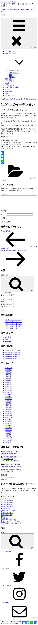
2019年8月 (8, 421)
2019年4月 (8, 430)
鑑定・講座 (8, 79)
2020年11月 (8, 390)
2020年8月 (8, 397)
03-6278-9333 (8, 459)
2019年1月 (8, 436)
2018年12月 (8, 438)
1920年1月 (8, 442)
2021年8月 (8, 372)
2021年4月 (8, 380)
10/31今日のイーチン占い (13, 322)
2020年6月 (8, 401)
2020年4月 (8, 405)
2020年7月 (8, 399)
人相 (6, 339)
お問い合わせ (9, 85)
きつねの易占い (6, 504)
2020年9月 (8, 395)
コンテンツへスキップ (8, 2)
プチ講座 (8, 337)
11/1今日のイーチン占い (13, 320)
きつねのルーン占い (8, 511)
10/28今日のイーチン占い (13, 328)
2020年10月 (8, 392)
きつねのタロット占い (8, 498)
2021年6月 (8, 376)
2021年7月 (8, 374)
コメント (4, 194)
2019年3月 (8, 432)
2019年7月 (8, 423)
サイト (3, 218)
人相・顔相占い (14, 73)
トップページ (9, 51)
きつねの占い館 (6, 515)
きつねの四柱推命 (7, 500)
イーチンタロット (15, 71)
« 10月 (3, 310)
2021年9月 (8, 370)
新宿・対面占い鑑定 (12, 87)
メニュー (33, 47)
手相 (10, 75)
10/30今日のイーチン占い (13, 324)
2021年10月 (8, 368)
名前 (3, 211)
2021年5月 (8, 378)
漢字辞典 (4, 517)
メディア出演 (9, 81)
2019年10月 (8, 417)
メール (4, 214)
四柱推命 (12, 77)
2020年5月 (8, 403)
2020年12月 (8, 388)
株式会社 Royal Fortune (8, 519)
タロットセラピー (7, 513)
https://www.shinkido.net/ (9, 453)
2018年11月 (8, 440)
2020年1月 (8, 411)
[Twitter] (19, 156)
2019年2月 (8, 434)
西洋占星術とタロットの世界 (11, 523)
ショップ (8, 89)
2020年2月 (8, 409)
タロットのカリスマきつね (10, 521)
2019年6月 (8, 426)
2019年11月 (8, 415)
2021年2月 (8, 384)
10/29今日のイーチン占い (13, 326)
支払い (7, 93)
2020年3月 (8, 407)
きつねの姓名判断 (7, 502)
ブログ (7, 83)
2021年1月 (8, 386)
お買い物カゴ (9, 91)
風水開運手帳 (5, 508)
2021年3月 (8, 382)
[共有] (19, 162)
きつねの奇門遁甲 (7, 506)
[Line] (19, 159)
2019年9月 (8, 419)
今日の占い (6, 180)
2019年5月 (8, 428)
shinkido (33, 99)
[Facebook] (19, 153)
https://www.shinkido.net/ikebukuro (12, 466)
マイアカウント (10, 95)
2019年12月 (8, 413)
